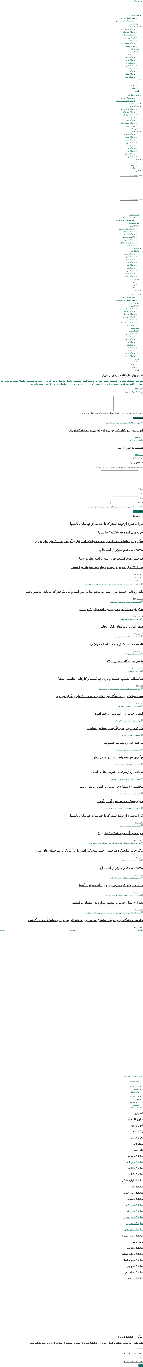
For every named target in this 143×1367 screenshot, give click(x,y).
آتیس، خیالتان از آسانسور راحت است (118, 713)
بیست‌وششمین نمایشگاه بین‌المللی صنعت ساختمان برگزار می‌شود (99, 696)
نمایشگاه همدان (130, 74)
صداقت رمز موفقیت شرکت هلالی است (117, 772)
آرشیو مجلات (135, 49)
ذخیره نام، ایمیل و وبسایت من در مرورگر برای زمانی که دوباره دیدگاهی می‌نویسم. (114, 507)
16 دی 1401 (139, 389)
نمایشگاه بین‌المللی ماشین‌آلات (123, 413)
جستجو (140, 175)
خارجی (137, 79)
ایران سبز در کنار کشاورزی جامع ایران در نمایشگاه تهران (105, 430)
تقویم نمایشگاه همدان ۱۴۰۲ (125, 661)
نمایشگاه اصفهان (129, 54)
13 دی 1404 (139, 437)
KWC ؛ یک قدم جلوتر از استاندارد (121, 549)
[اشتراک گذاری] (140, 1348)
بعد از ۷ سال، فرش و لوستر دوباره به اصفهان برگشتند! (107, 567)
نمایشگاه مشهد (130, 57)
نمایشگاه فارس (130, 60)
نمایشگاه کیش (130, 65)
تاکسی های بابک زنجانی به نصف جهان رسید (114, 644)
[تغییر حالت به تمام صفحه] (138, 1348)
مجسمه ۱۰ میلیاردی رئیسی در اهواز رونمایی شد (111, 786)
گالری (137, 91)
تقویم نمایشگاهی (133, 15)
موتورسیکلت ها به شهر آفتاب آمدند (120, 801)
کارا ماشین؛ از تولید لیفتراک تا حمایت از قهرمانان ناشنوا (106, 523)
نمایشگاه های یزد (134, 1223)
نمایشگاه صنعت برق (88, 413)
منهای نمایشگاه (134, 24)
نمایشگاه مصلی (130, 40)
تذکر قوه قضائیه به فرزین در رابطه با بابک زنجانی (111, 609)
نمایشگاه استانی (134, 52)
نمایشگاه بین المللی (133, 1162)
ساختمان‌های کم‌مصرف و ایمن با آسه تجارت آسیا (111, 558)
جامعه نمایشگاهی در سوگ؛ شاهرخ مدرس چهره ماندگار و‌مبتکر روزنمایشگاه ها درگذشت (85, 920)
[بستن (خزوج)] (142, 1348)
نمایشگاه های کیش (133, 1205)
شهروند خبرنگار (130, 46)
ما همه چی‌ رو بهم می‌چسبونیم (123, 742)
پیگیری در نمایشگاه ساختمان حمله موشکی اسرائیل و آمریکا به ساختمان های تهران (88, 541)
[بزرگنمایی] (136, 1348)
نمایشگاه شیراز (109, 413)
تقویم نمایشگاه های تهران (127, 18)
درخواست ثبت (134, 1086)
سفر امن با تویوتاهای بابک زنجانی (121, 626)
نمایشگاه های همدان (133, 1217)
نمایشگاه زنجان (130, 77)
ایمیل (141, 498)
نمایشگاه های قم (135, 1211)
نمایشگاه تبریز (130, 63)
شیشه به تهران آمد (130, 447)
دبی (134, 82)
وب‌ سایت (140, 502)
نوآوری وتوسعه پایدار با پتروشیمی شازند (117, 757)
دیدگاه (140, 489)
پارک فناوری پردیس (129, 38)
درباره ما (136, 1089)
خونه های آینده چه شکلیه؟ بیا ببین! (120, 532)
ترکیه (133, 88)
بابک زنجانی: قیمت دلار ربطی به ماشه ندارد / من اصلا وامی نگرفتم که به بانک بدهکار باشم (84, 591)
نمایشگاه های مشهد (133, 1229)
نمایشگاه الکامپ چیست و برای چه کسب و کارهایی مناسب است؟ (100, 678)
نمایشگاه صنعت (100, 413)
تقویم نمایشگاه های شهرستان (125, 21)
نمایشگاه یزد (131, 68)
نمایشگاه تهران (134, 26)
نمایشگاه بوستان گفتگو (128, 43)
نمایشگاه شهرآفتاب (129, 32)
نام (141, 493)
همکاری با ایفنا (134, 1081)
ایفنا (134, 413)
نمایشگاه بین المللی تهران (127, 29)
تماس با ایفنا (135, 1092)
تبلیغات (137, 1084)
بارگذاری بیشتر (138, 457)
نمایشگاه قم (131, 71)
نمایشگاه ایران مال (129, 35)
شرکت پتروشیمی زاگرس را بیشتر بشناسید (115, 728)
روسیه (133, 85)
